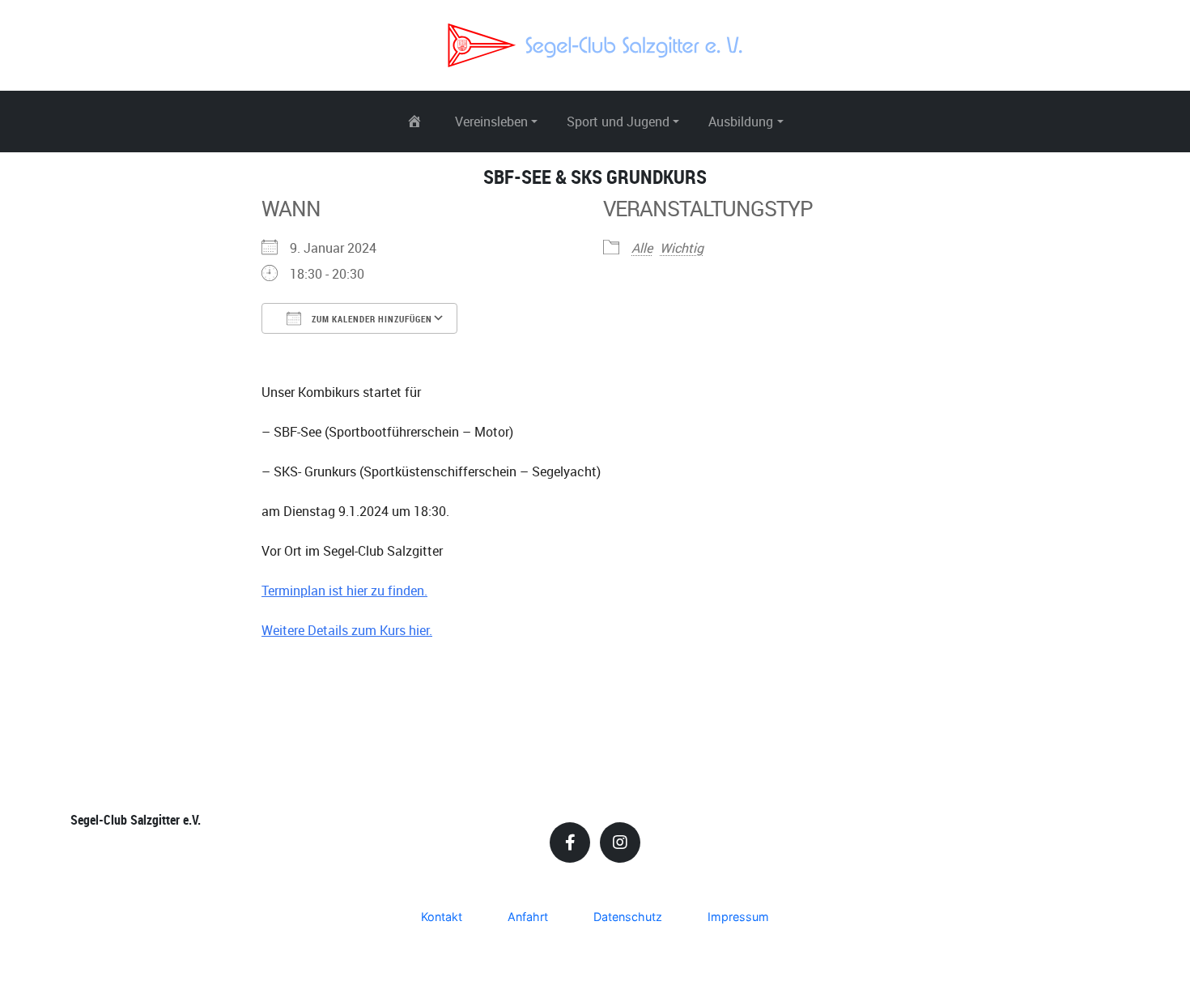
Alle (641, 248)
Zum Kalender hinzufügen (370, 319)
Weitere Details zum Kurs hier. (346, 630)
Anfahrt (528, 916)
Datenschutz (627, 916)
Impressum (738, 916)
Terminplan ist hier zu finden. (344, 590)
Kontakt (441, 916)
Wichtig (681, 248)
